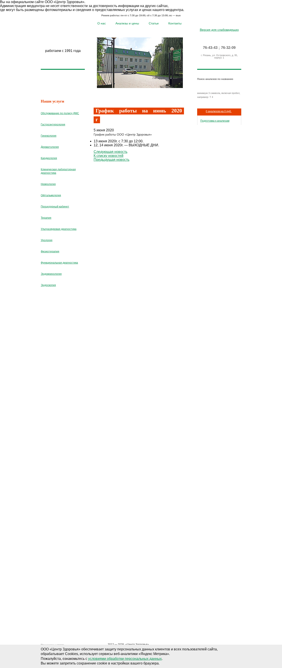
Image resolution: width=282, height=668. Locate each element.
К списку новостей (108, 156)
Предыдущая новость (111, 159)
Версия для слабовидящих (219, 29)
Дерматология (50, 147)
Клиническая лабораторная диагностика (58, 171)
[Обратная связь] (225, 23)
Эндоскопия (48, 285)
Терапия (46, 217)
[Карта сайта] (219, 23)
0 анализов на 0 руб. (219, 111)
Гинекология (48, 135)
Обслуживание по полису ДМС (60, 113)
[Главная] (213, 23)
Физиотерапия (50, 251)
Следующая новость (110, 152)
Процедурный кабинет (55, 206)
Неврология (48, 184)
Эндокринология (51, 273)
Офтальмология (51, 195)
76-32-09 (228, 48)
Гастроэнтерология (53, 124)
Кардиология (49, 158)
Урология (46, 240)
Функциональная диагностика (59, 262)
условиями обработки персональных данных (125, 659)
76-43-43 (210, 48)
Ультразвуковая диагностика (58, 229)
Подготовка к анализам (214, 120)
